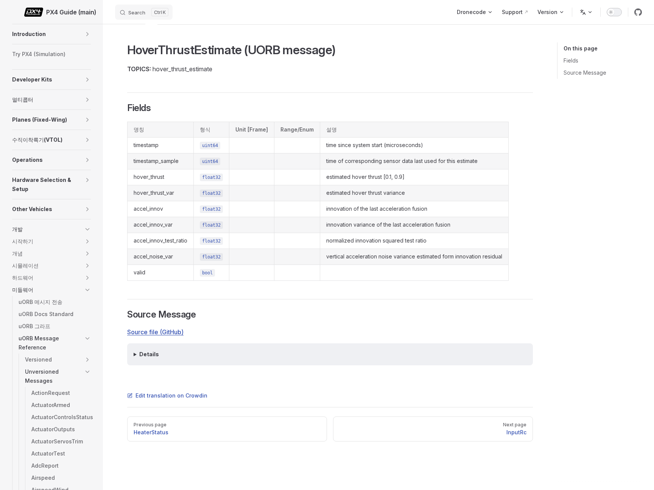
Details (149, 354)
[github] (638, 12)
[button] (87, 34)
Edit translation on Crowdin (171, 395)
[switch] (614, 12)
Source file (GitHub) (155, 332)
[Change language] (586, 12)
